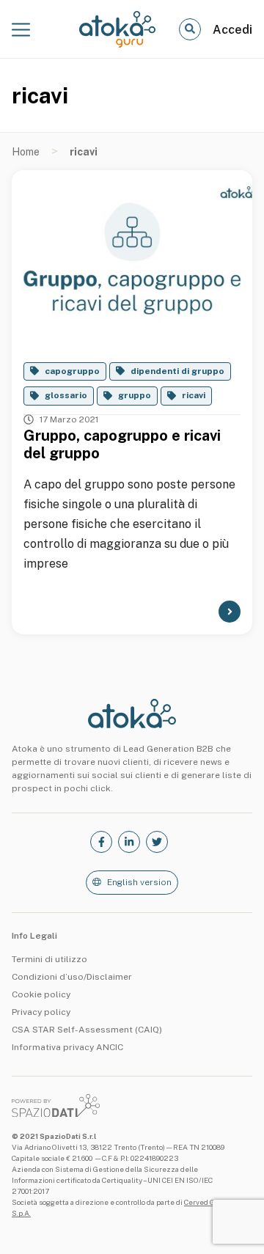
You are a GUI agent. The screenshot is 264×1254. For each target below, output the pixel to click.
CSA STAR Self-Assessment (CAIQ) (87, 1029)
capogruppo (72, 371)
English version (139, 882)
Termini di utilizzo (49, 959)
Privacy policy (41, 1012)
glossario (66, 395)
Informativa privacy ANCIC (67, 1047)
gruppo (134, 395)
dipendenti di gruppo (177, 371)
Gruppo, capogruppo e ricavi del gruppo (122, 444)
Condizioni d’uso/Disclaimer (72, 977)
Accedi (232, 30)
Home (26, 152)
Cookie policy (41, 994)
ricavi (193, 395)
